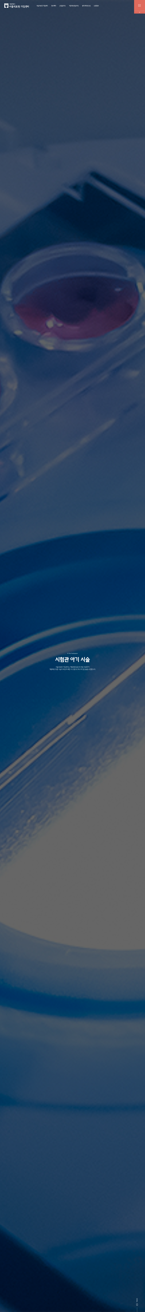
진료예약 (53, 6)
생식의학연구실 (86, 6)
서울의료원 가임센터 (42, 6)
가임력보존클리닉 (74, 6)
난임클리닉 (62, 6)
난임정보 (96, 6)
